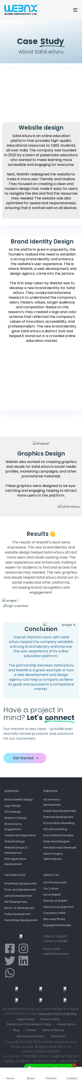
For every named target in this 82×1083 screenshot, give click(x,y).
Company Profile (54, 913)
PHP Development (15, 902)
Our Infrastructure (54, 882)
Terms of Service (53, 1030)
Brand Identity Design (18, 799)
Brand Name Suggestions (12, 826)
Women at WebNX (55, 901)
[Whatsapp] (9, 972)
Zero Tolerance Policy (30, 1036)
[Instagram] (23, 948)
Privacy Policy (50, 1019)
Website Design (14, 841)
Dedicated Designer (56, 841)
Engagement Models (57, 925)
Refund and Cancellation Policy (29, 1024)
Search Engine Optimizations (53, 856)
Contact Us (58, 1036)
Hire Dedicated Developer (59, 847)
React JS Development (19, 908)
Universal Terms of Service (58, 1014)
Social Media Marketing (59, 823)
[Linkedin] (23, 960)
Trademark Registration (20, 835)
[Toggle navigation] (65, 10)
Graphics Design (15, 818)
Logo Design (12, 805)
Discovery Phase (54, 919)
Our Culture (50, 888)
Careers (30, 1030)
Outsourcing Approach (58, 907)
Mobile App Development (59, 811)
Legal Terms (25, 1019)
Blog (16, 1030)
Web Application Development (15, 861)
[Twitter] (9, 960)
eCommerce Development (52, 802)
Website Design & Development (15, 850)
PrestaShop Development (21, 920)
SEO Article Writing (55, 829)
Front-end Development (20, 889)
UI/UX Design (12, 812)
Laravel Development (18, 896)
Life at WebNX (52, 894)
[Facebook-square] (9, 948)
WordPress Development (20, 883)
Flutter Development (17, 914)
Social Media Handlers (58, 835)
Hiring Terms (66, 1024)
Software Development (58, 817)
